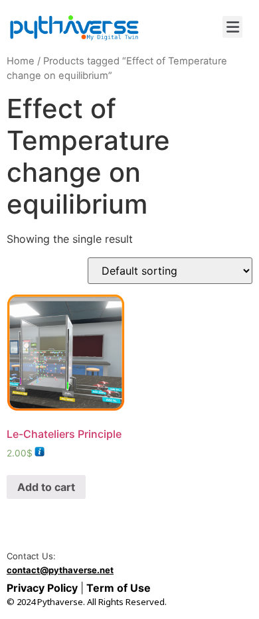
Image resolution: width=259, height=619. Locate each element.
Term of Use (117, 587)
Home (21, 61)
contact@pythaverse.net (60, 570)
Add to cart (46, 487)
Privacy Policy (43, 587)
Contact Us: (31, 556)
